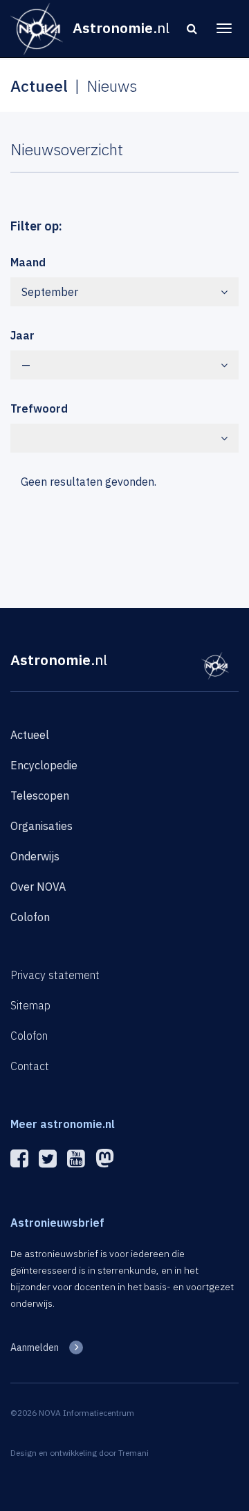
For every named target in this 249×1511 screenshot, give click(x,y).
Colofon (30, 917)
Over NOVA (38, 886)
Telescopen (39, 795)
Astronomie (58, 659)
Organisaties (41, 826)
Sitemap (30, 1005)
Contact (29, 1066)
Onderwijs (34, 856)
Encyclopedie (43, 765)
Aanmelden (34, 1347)
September (49, 292)
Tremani (133, 1453)
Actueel (29, 735)
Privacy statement (55, 975)
